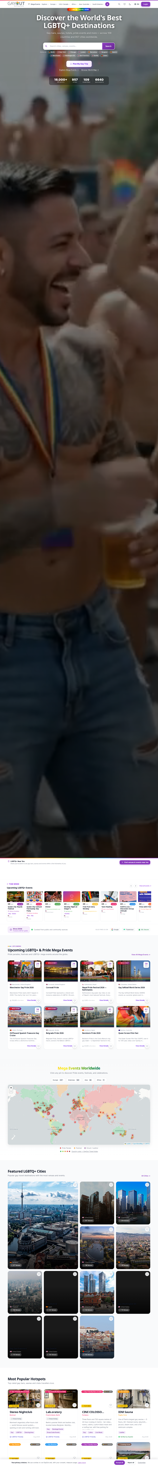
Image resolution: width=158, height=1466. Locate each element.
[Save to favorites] (38, 1405)
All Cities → (145, 1176)
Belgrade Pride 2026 (55, 1033)
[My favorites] (124, 4)
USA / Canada (63, 4)
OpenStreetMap (138, 1144)
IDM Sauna (125, 1412)
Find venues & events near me (136, 862)
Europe (52, 4)
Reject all (131, 1462)
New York (61, 52)
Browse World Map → (90, 70)
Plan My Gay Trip (80, 64)
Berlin (52, 52)
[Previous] (131, 886)
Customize (142, 1462)
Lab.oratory (54, 1412)
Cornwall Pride (52, 987)
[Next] (136, 886)
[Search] (119, 4)
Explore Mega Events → (69, 70)
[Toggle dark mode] (130, 4)
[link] (109, 909)
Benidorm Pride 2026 (91, 1033)
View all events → (145, 886)
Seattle (95, 55)
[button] (79, 1107)
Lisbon (104, 55)
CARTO (147, 1144)
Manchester (55, 55)
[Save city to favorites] (75, 1185)
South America (98, 4)
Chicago (72, 52)
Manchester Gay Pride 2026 (22, 987)
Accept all (119, 1462)
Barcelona (92, 52)
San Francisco (83, 55)
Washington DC (69, 55)
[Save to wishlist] (38, 1001)
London (82, 52)
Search (108, 46)
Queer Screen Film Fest (128, 1033)
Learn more (82, 1462)
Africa (74, 4)
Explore (44, 4)
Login (145, 4)
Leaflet (128, 1144)
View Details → (32, 1000)
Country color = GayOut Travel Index (85, 1151)
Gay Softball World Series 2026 (131, 987)
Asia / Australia (84, 4)
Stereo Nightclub (21, 1412)
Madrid (113, 52)
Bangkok (103, 52)
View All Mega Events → (141, 955)
